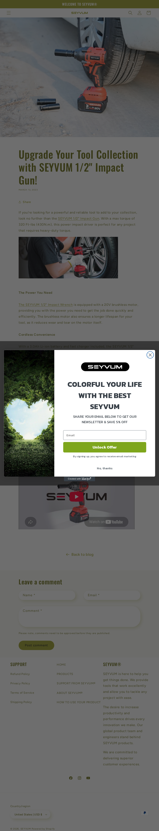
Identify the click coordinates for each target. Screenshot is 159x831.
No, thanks (104, 468)
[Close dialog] (150, 354)
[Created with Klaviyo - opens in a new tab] (79, 479)
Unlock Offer (105, 447)
